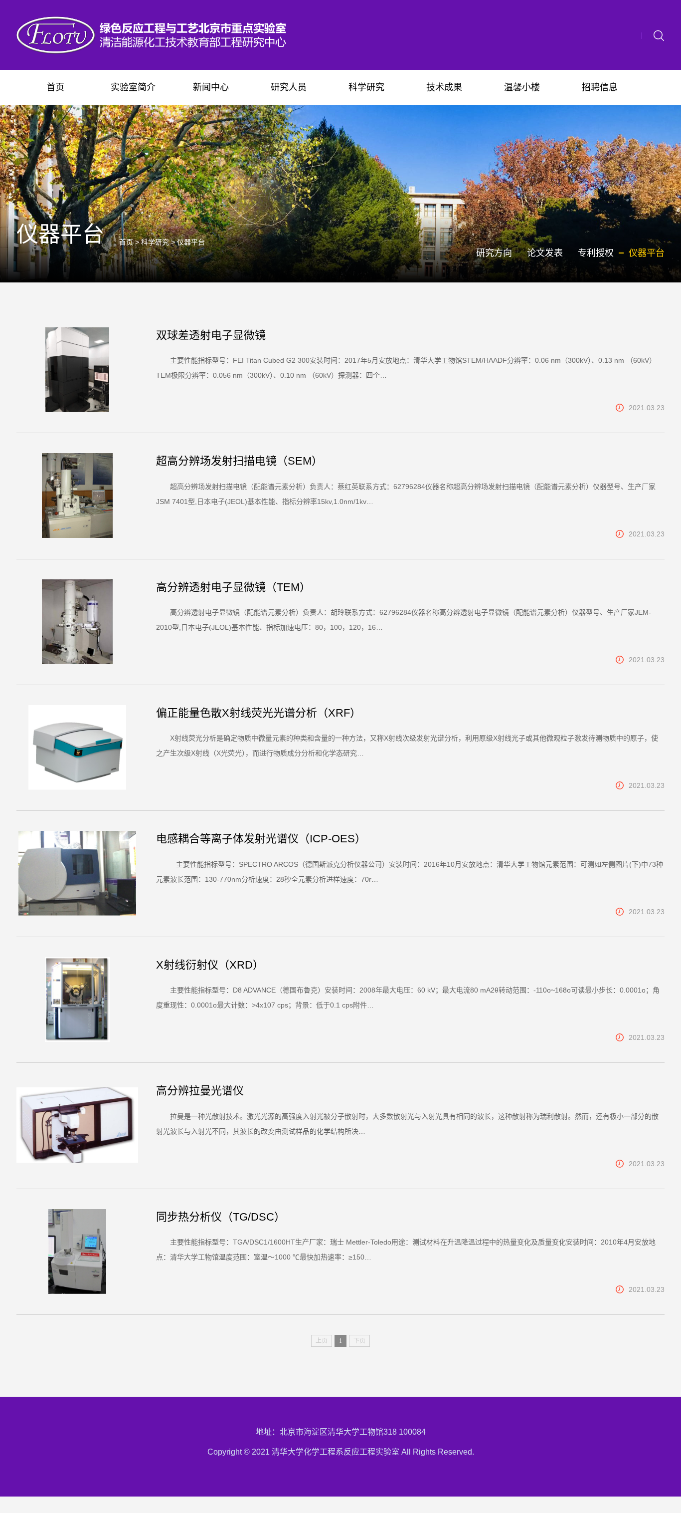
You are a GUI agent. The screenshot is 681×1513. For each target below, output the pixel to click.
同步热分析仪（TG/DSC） (220, 1217)
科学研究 (366, 87)
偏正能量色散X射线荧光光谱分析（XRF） (258, 713)
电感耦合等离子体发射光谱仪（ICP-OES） (261, 838)
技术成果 (444, 87)
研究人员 (289, 87)
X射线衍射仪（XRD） (210, 965)
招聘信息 (600, 87)
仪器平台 (191, 242)
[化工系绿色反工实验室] (153, 35)
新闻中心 (211, 87)
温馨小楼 (522, 87)
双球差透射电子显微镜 (211, 335)
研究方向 (494, 253)
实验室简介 (133, 87)
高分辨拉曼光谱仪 (200, 1090)
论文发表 (545, 253)
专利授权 (596, 253)
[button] (659, 35)
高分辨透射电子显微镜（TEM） (233, 587)
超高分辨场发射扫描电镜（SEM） (239, 461)
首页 (55, 87)
